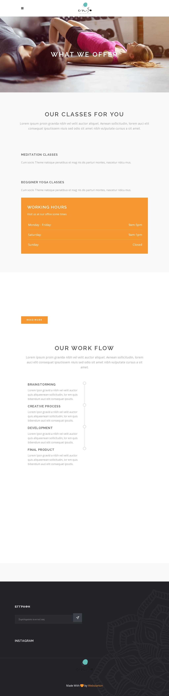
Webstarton (95, 685)
